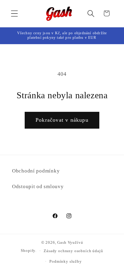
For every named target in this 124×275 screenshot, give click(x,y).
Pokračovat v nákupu (62, 120)
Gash (61, 242)
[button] (15, 13)
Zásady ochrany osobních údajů (73, 251)
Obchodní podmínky (36, 171)
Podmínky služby (65, 261)
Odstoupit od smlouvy (38, 186)
